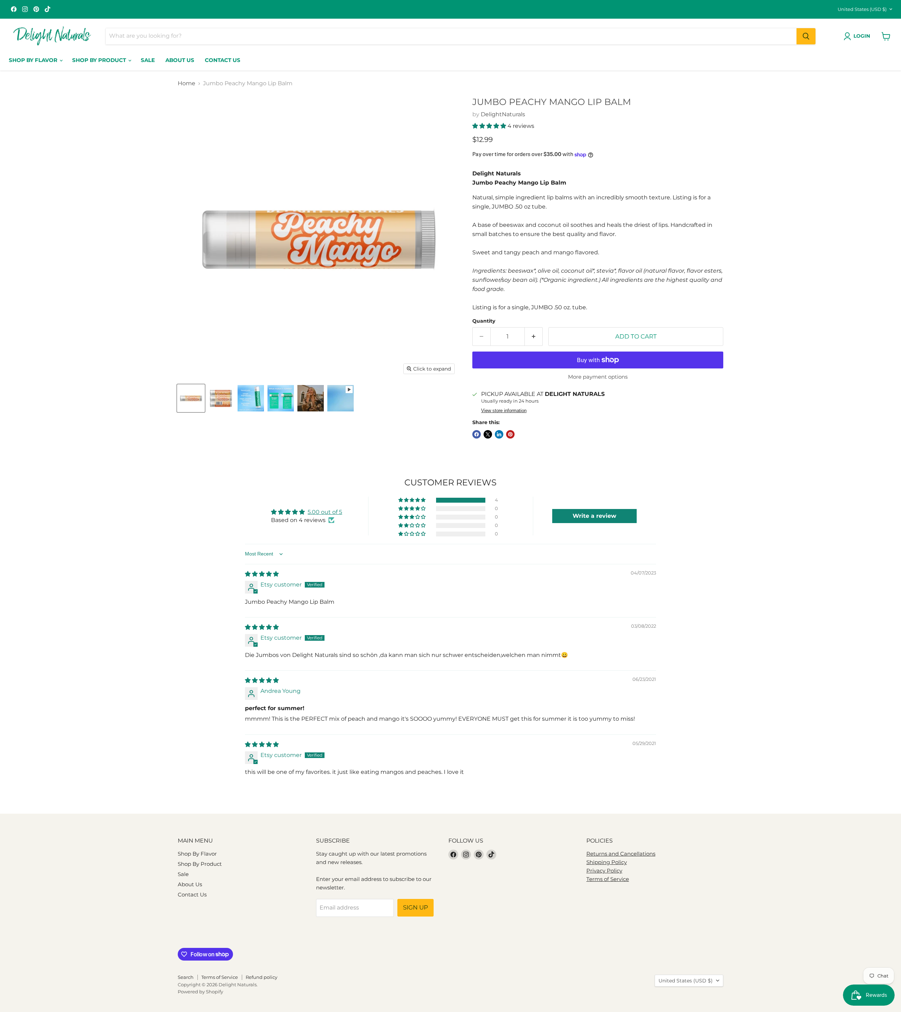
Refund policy (261, 977)
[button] (490, 126)
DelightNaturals (503, 114)
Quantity (483, 321)
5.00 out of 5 (325, 512)
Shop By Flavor (34, 60)
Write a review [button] (594, 516)
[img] (262, 574)
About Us (179, 60)
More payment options (598, 377)
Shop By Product (99, 60)
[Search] (805, 36)
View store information (504, 410)
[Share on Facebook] (476, 434)
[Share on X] (488, 434)
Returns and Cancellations (620, 853)
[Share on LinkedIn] (499, 434)
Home (186, 83)
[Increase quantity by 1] (534, 336)
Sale (148, 60)
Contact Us (222, 60)
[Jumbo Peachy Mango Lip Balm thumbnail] (191, 398)
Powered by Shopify (200, 991)
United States (862, 9)
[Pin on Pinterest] (510, 434)
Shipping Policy (606, 862)
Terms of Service (607, 879)
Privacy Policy (604, 870)
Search (186, 977)
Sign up (415, 907)
